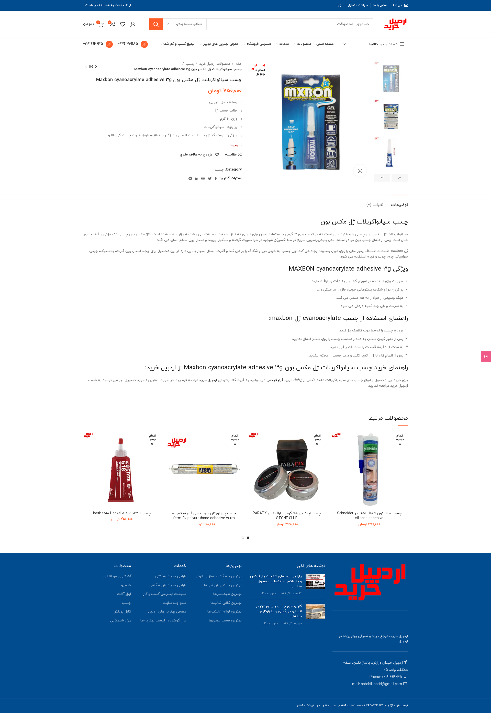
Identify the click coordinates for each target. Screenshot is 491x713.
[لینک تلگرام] (190, 178)
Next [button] (382, 178)
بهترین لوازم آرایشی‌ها (224, 611)
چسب (189, 63)
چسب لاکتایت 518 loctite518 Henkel (122, 513)
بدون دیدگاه (269, 593)
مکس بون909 (305, 380)
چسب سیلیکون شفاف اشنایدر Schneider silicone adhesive (369, 516)
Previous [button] (400, 178)
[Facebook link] (215, 178)
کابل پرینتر (122, 611)
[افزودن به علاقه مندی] (334, 439)
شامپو (126, 585)
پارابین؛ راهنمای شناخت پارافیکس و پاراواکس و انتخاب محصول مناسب (276, 581)
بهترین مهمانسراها (227, 594)
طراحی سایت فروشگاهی (167, 585)
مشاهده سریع (334, 462)
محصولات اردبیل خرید (214, 63)
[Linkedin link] (197, 178)
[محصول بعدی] (85, 66)
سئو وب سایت (174, 602)
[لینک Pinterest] (203, 178)
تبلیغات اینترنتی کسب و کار (164, 594)
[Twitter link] (209, 178)
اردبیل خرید (208, 380)
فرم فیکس (274, 380)
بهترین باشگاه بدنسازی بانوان (219, 576)
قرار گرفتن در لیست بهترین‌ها (163, 620)
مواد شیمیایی (120, 620)
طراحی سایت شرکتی (170, 576)
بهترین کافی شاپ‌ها (226, 602)
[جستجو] (156, 24)
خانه (238, 63)
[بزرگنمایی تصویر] (360, 170)
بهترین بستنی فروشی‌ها (223, 585)
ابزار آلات (124, 594)
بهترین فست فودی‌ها (225, 620)
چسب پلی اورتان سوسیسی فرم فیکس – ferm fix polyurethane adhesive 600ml (204, 516)
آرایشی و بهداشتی (117, 576)
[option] (391, 78)
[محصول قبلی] (95, 66)
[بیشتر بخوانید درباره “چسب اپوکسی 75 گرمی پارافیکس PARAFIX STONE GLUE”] (252, 450)
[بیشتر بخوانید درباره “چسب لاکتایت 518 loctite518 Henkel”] (87, 450)
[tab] (399, 202)
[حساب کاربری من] (133, 24)
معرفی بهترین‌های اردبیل (167, 611)
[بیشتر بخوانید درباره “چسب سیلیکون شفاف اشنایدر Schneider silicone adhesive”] (334, 450)
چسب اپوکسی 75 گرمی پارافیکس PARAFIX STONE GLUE (287, 516)
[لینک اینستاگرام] (339, 5)
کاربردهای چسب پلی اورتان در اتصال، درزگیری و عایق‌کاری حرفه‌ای (279, 611)
